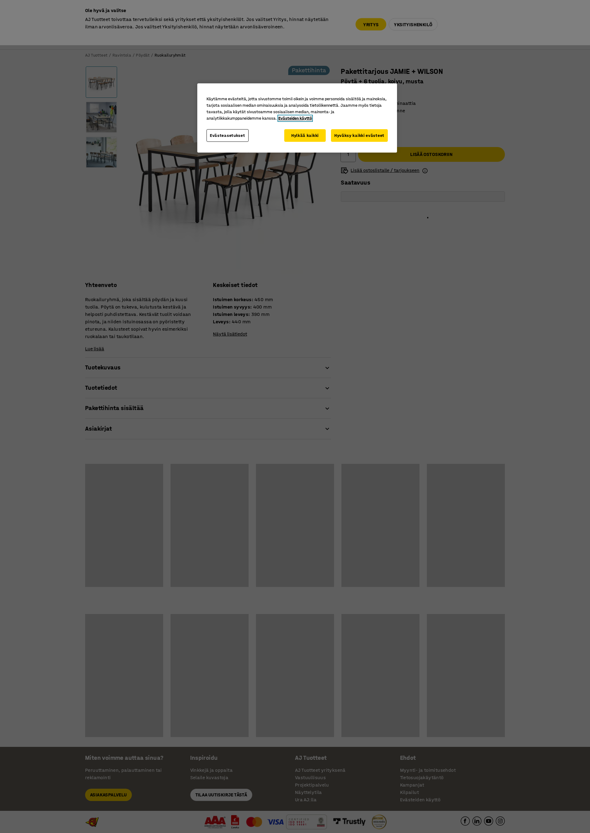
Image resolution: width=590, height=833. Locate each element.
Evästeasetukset (227, 135)
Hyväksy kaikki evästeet (359, 135)
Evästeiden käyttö (295, 118)
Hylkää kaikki (305, 135)
